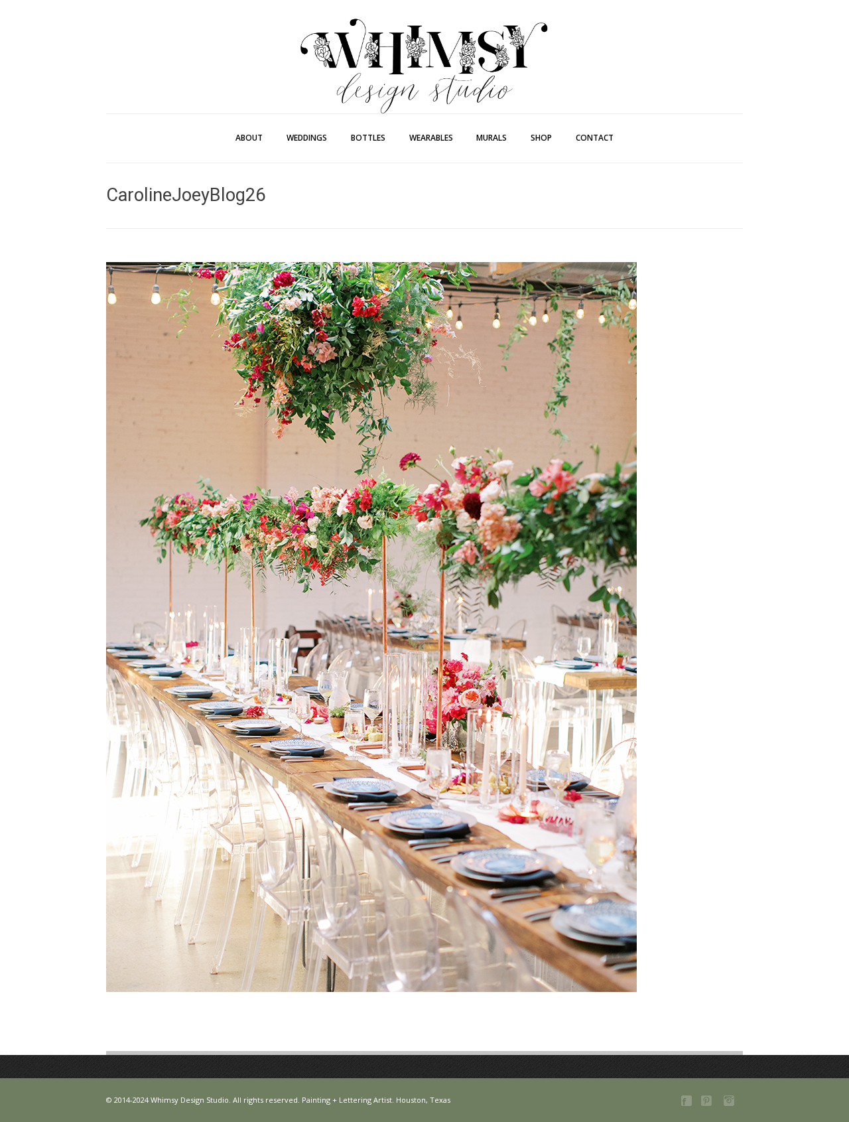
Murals (491, 137)
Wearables (431, 137)
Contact (595, 137)
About (249, 137)
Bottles (368, 137)
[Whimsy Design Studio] (424, 38)
